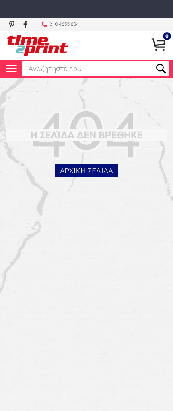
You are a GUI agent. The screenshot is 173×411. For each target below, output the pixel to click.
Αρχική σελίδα (86, 170)
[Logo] (37, 45)
